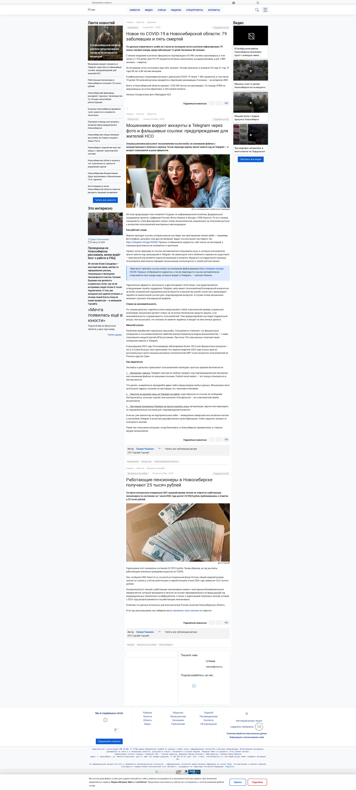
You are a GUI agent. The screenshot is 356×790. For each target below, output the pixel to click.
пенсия (130, 644)
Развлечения (178, 724)
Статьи (162, 10)
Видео (149, 10)
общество (146, 461)
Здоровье (151, 22)
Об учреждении (209, 724)
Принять (238, 782)
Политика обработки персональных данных (247, 733)
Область (147, 720)
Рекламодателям (208, 716)
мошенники (132, 461)
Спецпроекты (194, 10)
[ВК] (212, 103)
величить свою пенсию (186, 610)
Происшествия (178, 716)
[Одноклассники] (219, 103)
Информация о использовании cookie (247, 737)
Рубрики (147, 712)
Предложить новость (102, 3)
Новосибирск (165, 644)
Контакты (214, 10)
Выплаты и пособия (156, 468)
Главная (130, 22)
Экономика (178, 720)
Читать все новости (105, 200)
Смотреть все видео (250, 159)
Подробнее (257, 782)
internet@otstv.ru (214, 666)
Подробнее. (229, 767)
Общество (151, 114)
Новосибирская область (166, 461)
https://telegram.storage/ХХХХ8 (142, 242)
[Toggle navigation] (265, 10)
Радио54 (176, 10)
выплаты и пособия (146, 644)
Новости (135, 10)
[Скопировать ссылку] (226, 103)
